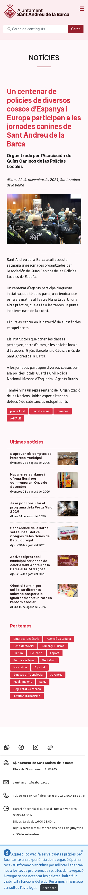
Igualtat (40, 667)
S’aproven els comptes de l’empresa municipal (30, 455)
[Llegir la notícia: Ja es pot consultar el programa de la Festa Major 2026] (68, 508)
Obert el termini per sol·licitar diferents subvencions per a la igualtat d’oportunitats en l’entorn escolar (31, 593)
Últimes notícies (26, 442)
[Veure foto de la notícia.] (44, 218)
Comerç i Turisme (53, 646)
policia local (17, 411)
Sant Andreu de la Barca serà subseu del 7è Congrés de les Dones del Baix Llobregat (30, 534)
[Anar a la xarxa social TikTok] (50, 747)
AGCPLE (15, 418)
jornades (62, 411)
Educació (36, 653)
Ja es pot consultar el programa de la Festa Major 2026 (32, 507)
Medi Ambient (23, 681)
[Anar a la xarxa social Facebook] (21, 747)
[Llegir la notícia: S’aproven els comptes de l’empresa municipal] (68, 458)
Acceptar (49, 888)
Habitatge (20, 667)
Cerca (76, 29)
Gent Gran (48, 660)
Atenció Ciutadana (59, 638)
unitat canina (41, 411)
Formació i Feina (24, 660)
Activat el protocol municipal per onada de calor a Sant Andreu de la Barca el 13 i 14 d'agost (30, 563)
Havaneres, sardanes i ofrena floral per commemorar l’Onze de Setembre (28, 480)
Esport (54, 653)
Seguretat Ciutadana (27, 689)
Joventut (56, 674)
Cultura (18, 653)
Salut (42, 681)
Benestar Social (24, 646)
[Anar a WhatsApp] (6, 747)
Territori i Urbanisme (27, 696)
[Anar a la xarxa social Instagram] (35, 747)
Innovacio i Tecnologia (28, 674)
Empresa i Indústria (26, 638)
